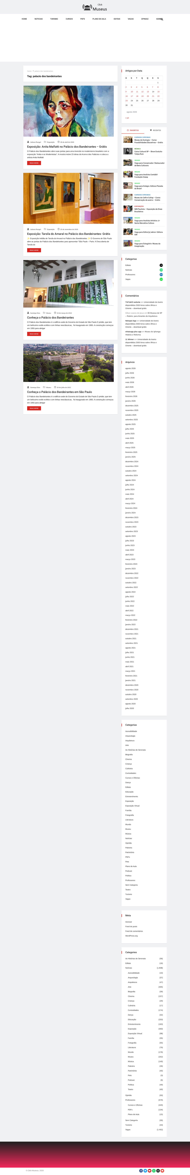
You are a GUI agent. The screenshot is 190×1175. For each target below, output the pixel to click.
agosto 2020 (130, 704)
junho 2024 (130, 489)
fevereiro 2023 (131, 564)
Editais (117, 19)
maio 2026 (129, 382)
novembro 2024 (131, 466)
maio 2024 (129, 494)
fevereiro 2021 (131, 676)
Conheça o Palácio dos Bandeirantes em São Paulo (59, 392)
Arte (127, 745)
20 (148, 96)
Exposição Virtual (132, 806)
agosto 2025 (130, 424)
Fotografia (129, 815)
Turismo (54, 19)
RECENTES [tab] (157, 130)
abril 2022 (129, 610)
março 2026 (130, 392)
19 (142, 96)
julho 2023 (129, 541)
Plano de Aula (99, 19)
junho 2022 (130, 601)
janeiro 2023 (130, 569)
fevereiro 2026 (131, 396)
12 (142, 92)
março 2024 (130, 503)
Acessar (128, 922)
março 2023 (130, 559)
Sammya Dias (35, 313)
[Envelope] (162, 1171)
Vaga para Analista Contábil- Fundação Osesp (146, 175)
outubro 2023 (130, 527)
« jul (127, 118)
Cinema (128, 759)
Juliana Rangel (35, 142)
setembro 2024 (131, 475)
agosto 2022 (130, 592)
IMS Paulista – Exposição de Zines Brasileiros (148, 210)
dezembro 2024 (131, 461)
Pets (127, 862)
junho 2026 (130, 378)
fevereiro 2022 (131, 620)
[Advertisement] (95, 43)
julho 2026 (129, 373)
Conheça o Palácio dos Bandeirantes (50, 318)
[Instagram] (158, 1171)
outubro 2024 (130, 471)
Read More (34, 163)
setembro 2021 (131, 643)
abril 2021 (129, 666)
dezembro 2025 (131, 406)
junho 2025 (130, 434)
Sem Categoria (131, 885)
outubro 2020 (130, 694)
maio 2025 (129, 438)
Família (128, 810)
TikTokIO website (132, 302)
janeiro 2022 (130, 624)
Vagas (131, 19)
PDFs (82, 19)
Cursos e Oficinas (142, 137)
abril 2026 (129, 387)
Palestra (128, 848)
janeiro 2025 (130, 457)
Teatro (128, 890)
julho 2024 (129, 485)
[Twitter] (145, 1171)
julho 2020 (129, 708)
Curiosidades (130, 773)
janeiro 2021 (130, 680)
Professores (130, 275)
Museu (48, 313)
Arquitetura (129, 741)
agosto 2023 (130, 536)
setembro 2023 (131, 531)
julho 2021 (129, 652)
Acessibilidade (131, 731)
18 (137, 96)
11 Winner (129, 339)
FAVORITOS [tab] (134, 130)
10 (132, 92)
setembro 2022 (131, 587)
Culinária (129, 768)
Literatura (129, 820)
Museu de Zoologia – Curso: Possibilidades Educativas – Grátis (148, 141)
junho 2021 (130, 657)
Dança (128, 782)
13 (148, 92)
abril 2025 (129, 443)
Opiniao (145, 19)
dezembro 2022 (131, 573)
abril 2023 (129, 555)
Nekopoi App (130, 321)
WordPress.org (131, 936)
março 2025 (130, 447)
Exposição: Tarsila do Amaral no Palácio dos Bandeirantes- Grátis (68, 234)
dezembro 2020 (131, 685)
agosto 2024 (130, 480)
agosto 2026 (130, 368)
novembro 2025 (131, 410)
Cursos (69, 19)
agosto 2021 (130, 648)
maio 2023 (129, 550)
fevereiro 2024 (131, 508)
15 (158, 92)
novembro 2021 (131, 634)
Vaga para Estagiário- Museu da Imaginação (147, 244)
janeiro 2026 (130, 401)
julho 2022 (129, 597)
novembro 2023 (131, 522)
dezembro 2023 (131, 517)
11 (137, 92)
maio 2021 (129, 662)
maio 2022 (129, 606)
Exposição (51, 142)
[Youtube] (149, 1171)
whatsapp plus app (133, 332)
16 (127, 96)
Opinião (128, 843)
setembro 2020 (131, 699)
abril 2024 (129, 499)
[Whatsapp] (154, 1171)
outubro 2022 (130, 583)
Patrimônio (129, 852)
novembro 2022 (131, 578)
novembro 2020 (131, 690)
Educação (129, 792)
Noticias (39, 19)
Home (24, 19)
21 (153, 96)
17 (132, 96)
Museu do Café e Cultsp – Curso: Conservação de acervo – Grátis (147, 198)
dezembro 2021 (131, 629)
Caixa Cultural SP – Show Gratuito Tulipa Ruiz (148, 152)
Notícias (128, 270)
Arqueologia (130, 736)
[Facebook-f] (141, 1171)
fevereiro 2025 (131, 452)
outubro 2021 (130, 638)
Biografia (129, 754)
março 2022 (130, 615)
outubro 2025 (130, 415)
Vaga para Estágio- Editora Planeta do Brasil (148, 187)
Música (137, 149)
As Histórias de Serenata (135, 750)
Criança (128, 764)
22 (158, 96)
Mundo (128, 824)
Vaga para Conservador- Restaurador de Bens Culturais (149, 164)
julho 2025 (129, 429)
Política (128, 876)
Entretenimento (131, 796)
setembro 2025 (131, 420)
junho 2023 (130, 545)
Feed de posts (131, 926)
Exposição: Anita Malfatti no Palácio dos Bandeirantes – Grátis (67, 147)
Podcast (128, 871)
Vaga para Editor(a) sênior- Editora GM (148, 233)
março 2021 (130, 671)
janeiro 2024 (130, 513)
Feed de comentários (134, 931)
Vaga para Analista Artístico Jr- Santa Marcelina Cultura (147, 221)
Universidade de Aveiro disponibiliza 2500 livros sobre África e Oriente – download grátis (144, 305)
